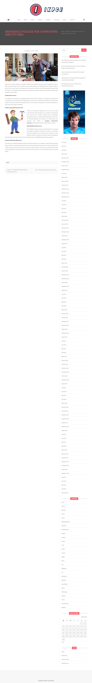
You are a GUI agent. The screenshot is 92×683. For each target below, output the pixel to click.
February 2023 (65, 267)
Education (64, 525)
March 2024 (64, 216)
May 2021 (64, 348)
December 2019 (65, 415)
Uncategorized (65, 603)
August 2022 (64, 290)
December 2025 (65, 158)
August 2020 (64, 383)
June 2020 (64, 391)
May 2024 (64, 208)
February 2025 (65, 181)
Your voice (72, 19)
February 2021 (65, 360)
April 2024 (64, 212)
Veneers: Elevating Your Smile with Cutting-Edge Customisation (73, 73)
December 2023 (65, 228)
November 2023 (65, 232)
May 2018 (64, 485)
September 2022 (65, 286)
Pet (62, 572)
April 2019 (64, 446)
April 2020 (64, 399)
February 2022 (65, 313)
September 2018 (65, 473)
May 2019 (64, 442)
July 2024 (64, 200)
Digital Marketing (66, 521)
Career (63, 514)
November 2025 (65, 161)
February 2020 (65, 407)
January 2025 (65, 185)
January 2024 (65, 224)
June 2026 (64, 142)
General (63, 553)
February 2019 (65, 454)
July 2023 (64, 247)
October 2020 (65, 376)
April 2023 (64, 259)
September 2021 (65, 333)
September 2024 (65, 196)
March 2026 (64, 154)
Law (63, 564)
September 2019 (65, 426)
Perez (36, 51)
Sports (63, 588)
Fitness (63, 541)
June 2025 (64, 173)
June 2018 (64, 481)
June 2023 (64, 251)
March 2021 (64, 356)
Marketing (64, 568)
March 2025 (64, 177)
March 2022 (64, 309)
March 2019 (64, 450)
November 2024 (65, 193)
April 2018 (64, 489)
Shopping (48, 19)
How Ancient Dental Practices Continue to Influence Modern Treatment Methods (74, 67)
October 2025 (65, 165)
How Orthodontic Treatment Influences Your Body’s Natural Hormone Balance (74, 61)
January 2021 (65, 364)
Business (40, 19)
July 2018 (64, 477)
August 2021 (64, 337)
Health (25, 19)
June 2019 (64, 438)
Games (64, 19)
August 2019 (64, 430)
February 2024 (65, 220)
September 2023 (65, 239)
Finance (32, 19)
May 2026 (64, 146)
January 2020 (65, 411)
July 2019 (64, 434)
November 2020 (65, 372)
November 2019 (65, 418)
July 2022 (64, 294)
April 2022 (64, 306)
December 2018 (65, 461)
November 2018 (65, 465)
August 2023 (64, 243)
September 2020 (65, 380)
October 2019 (65, 422)
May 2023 (64, 255)
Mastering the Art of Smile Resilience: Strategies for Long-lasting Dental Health (73, 79)
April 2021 (64, 352)
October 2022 (65, 282)
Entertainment (65, 529)
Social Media (64, 584)
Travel (63, 599)
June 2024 (64, 204)
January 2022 (65, 317)
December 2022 (65, 274)
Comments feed (65, 659)
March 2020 (64, 403)
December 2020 (65, 368)
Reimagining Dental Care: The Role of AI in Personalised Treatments (71, 85)
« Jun (63, 642)
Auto (63, 502)
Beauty (63, 506)
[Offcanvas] (8, 19)
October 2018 (65, 469)
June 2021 (64, 344)
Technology (56, 19)
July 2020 (64, 387)
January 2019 (65, 457)
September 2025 (65, 169)
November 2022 (65, 278)
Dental (63, 518)
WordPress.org (65, 663)
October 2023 (65, 235)
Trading (63, 595)
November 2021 (65, 325)
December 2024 (65, 189)
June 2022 (64, 298)
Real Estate (64, 576)
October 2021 (65, 329)
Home (18, 19)
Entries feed (64, 655)
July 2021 (64, 341)
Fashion (63, 533)
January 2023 (65, 270)
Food (63, 545)
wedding (64, 607)
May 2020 (64, 395)
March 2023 (64, 263)
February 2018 (65, 492)
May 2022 (64, 302)
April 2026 (64, 150)
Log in (63, 651)
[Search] (84, 19)
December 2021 (65, 321)
